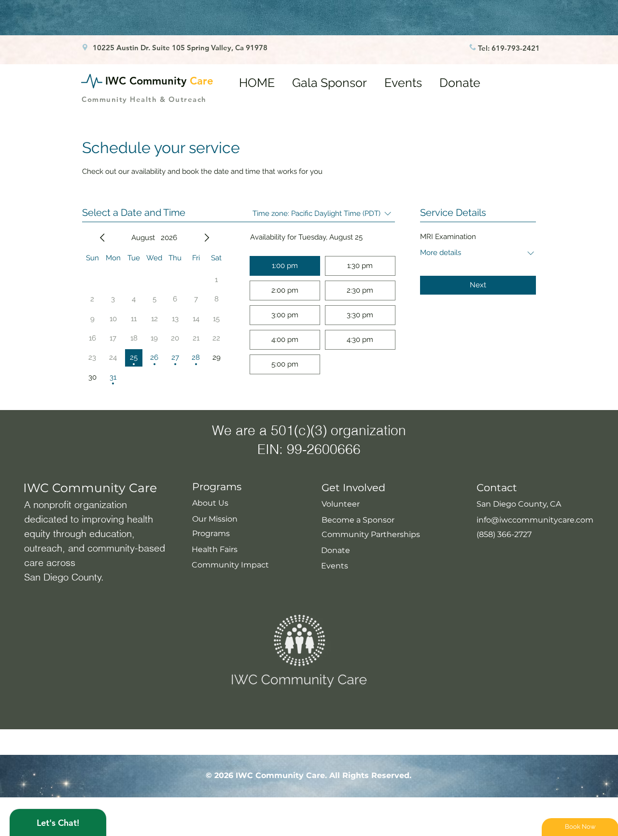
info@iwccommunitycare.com (535, 519)
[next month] (206, 237)
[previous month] (102, 237)
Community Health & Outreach (144, 99)
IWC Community (159, 80)
